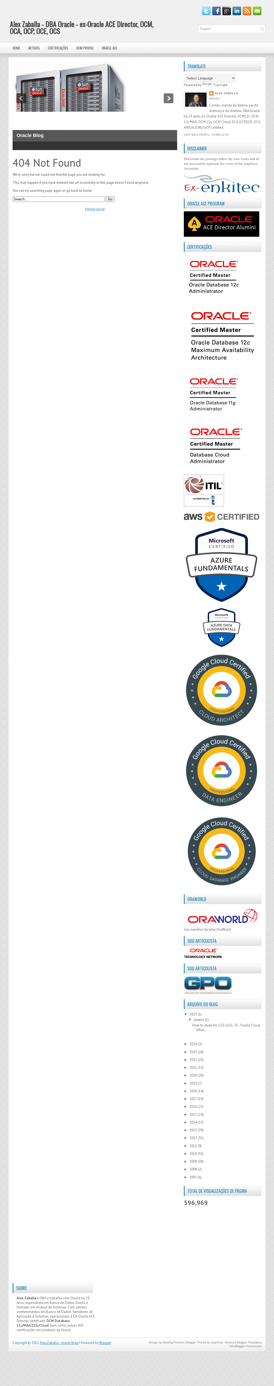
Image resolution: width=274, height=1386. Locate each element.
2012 (193, 1138)
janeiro (199, 1019)
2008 (193, 1169)
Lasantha (217, 1342)
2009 (193, 1161)
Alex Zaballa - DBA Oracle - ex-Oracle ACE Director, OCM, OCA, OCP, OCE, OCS (82, 27)
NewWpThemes (173, 1342)
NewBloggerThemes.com (245, 1346)
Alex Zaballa (226, 93)
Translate (220, 85)
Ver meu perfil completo (206, 134)
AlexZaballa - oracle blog (59, 1343)
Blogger (105, 1343)
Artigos (34, 48)
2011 (193, 1146)
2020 (193, 1075)
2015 (193, 1114)
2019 (193, 1083)
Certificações (58, 48)
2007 (193, 1177)
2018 (193, 1091)
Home (16, 48)
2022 (193, 1059)
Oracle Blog (30, 135)
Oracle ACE (109, 48)
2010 (193, 1153)
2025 (193, 1014)
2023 (193, 1052)
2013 (193, 1130)
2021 (193, 1067)
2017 (193, 1099)
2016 (193, 1106)
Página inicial (95, 209)
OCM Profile (85, 48)
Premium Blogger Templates (243, 1342)
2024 (193, 1044)
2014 (193, 1122)
